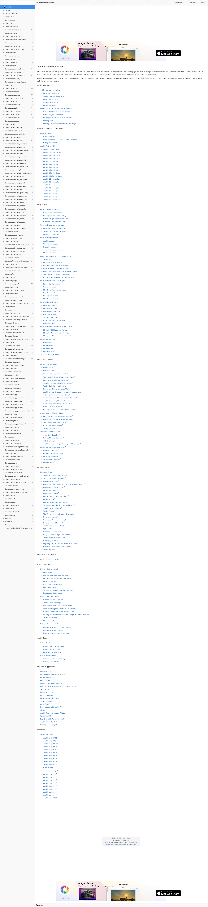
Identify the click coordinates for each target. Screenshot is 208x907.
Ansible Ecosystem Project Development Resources (61, 444)
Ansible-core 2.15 (49, 783)
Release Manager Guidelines (53, 438)
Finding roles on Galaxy (51, 649)
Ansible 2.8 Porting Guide (52, 182)
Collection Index (46, 671)
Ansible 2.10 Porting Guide (52, 176)
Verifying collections (50, 317)
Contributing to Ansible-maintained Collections (59, 398)
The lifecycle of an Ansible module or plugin (58, 514)
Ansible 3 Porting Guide (51, 173)
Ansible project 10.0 (50, 741)
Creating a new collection (52, 508)
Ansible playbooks (49, 241)
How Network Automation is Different (56, 575)
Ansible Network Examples (52, 603)
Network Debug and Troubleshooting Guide (58, 611)
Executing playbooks (50, 247)
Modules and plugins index (52, 299)
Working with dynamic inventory (54, 216)
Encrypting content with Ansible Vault (56, 265)
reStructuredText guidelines (53, 453)
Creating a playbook (50, 102)
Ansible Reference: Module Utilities (52, 713)
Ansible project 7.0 (49, 750)
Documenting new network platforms (56, 633)
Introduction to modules (51, 284)
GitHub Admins (48, 441)
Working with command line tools (55, 231)
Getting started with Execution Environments (56, 108)
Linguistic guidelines (50, 450)
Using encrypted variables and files (55, 268)
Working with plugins (50, 296)
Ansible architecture (50, 549)
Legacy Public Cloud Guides (50, 559)
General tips (47, 342)
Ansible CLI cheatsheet (51, 234)
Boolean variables (49, 287)
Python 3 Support (46, 692)
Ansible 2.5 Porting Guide (52, 191)
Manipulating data (49, 253)
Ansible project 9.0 (50, 744)
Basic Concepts (48, 572)
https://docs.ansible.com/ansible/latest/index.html (121, 844)
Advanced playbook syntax (53, 250)
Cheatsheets (192, 2)
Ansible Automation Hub (48, 722)
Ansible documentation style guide (52, 447)
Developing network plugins (53, 630)
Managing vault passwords (52, 262)
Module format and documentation (55, 496)
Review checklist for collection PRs (55, 389)
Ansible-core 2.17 (49, 777)
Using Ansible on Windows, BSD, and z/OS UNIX (57, 327)
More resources (48, 462)
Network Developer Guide (49, 624)
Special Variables (46, 716)
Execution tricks (49, 351)
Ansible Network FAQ (50, 617)
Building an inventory (50, 99)
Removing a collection (51, 308)
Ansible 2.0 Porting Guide (52, 200)
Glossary (43, 710)
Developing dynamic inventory (54, 520)
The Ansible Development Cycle (54, 422)
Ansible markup (48, 499)
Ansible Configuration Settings (51, 683)
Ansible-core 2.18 (49, 774)
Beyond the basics (49, 587)
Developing (52, 523)
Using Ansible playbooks (49, 238)
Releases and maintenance (49, 698)
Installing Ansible (49, 137)
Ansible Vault (47, 259)
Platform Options (49, 620)
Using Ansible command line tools (52, 225)
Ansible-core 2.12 (49, 792)
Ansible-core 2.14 (49, 786)
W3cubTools (179, 2)
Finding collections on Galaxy (53, 646)
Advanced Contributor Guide (50, 431)
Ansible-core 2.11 (49, 795)
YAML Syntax (45, 689)
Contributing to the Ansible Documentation (58, 404)
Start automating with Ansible (53, 96)
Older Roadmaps (49, 767)
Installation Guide (46, 133)
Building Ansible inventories (50, 209)
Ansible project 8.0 (50, 747)
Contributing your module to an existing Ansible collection (63, 484)
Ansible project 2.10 (50, 764)
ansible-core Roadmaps (48, 771)
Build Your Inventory (50, 581)
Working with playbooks (51, 244)
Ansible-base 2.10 (49, 798)
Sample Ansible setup (51, 354)
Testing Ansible (48, 511)
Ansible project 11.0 (50, 738)
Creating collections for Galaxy (54, 659)
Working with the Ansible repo (53, 428)
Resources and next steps (52, 593)
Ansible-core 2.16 (49, 780)
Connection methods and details (54, 222)
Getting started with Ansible (50, 90)
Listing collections (49, 314)
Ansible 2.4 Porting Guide (52, 194)
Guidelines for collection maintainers (56, 395)
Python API (47, 529)
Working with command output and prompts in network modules (66, 615)
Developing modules (50, 481)
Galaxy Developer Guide (48, 655)
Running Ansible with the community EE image (59, 124)
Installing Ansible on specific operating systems (60, 140)
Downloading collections (51, 311)
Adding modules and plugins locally (55, 475)
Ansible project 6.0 (50, 753)
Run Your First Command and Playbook (57, 578)
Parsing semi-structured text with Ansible (57, 606)
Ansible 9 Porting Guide (51, 155)
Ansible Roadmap (46, 734)
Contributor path (49, 370)
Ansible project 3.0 (50, 762)
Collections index (49, 323)
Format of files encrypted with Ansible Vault (58, 277)
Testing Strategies (46, 701)
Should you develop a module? (54, 478)
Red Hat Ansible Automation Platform (53, 719)
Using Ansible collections (49, 302)
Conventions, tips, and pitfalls (53, 487)
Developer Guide (46, 472)
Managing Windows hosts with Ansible (56, 333)
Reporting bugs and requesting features (57, 416)
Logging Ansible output (48, 725)
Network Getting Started (49, 569)
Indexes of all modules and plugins (52, 674)
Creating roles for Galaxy (52, 662)
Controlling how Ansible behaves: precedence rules (58, 686)
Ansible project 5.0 (50, 756)
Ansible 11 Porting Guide (51, 149)
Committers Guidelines (51, 435)
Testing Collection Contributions (54, 386)
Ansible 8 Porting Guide (51, 158)
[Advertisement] (102, 24)
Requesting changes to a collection (55, 380)
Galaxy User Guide (46, 643)
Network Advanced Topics (49, 596)
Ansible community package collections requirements (62, 392)
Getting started (48, 367)
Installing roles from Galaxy (52, 652)
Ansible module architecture (53, 526)
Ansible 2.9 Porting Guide (52, 179)
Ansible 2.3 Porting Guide (52, 197)
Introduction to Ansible (51, 93)
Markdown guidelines (50, 456)
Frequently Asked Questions (50, 707)
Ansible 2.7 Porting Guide (52, 185)
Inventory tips (48, 348)
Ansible (40, 905)
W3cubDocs (41, 3)
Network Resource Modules (53, 600)
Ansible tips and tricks (48, 339)
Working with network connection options (57, 590)
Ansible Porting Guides (48, 146)
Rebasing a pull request (51, 532)
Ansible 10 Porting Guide (52, 152)
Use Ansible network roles (52, 584)
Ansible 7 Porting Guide (51, 161)
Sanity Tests (44, 704)
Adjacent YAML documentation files (55, 502)
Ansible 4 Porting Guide (51, 170)
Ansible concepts (49, 105)
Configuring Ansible (50, 143)
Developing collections (51, 541)
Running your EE (49, 121)
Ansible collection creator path (54, 538)
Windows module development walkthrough (58, 505)
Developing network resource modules (57, 627)
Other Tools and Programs (52, 407)
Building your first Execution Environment (57, 118)
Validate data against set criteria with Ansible (59, 609)
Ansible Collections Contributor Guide (53, 374)
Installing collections (50, 305)
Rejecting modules (49, 293)
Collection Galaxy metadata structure (56, 546)
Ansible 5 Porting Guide (51, 167)
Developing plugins (50, 517)
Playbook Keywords (47, 677)
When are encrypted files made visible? (57, 274)
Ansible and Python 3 (50, 490)
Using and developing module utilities (56, 535)
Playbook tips (48, 345)
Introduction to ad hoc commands (55, 228)
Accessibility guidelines (51, 459)
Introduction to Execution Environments (57, 112)
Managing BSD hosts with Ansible (55, 330)
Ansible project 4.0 (50, 759)
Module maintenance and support (55, 290)
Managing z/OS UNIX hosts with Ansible (57, 336)
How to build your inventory (53, 213)
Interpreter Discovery (47, 695)
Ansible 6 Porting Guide (51, 164)
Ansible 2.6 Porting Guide (52, 188)
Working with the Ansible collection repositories (59, 410)
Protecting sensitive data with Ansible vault (55, 256)
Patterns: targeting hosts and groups (56, 219)
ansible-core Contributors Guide (51, 413)
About (203, 2)
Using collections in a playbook (54, 320)
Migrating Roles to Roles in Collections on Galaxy (60, 544)
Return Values (45, 680)
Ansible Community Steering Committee (57, 401)
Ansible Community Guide (49, 364)
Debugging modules (50, 493)
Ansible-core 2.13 (49, 789)
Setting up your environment (53, 115)
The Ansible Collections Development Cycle (58, 377)
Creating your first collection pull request (57, 383)
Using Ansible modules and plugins (52, 280)
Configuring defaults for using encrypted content (60, 271)
